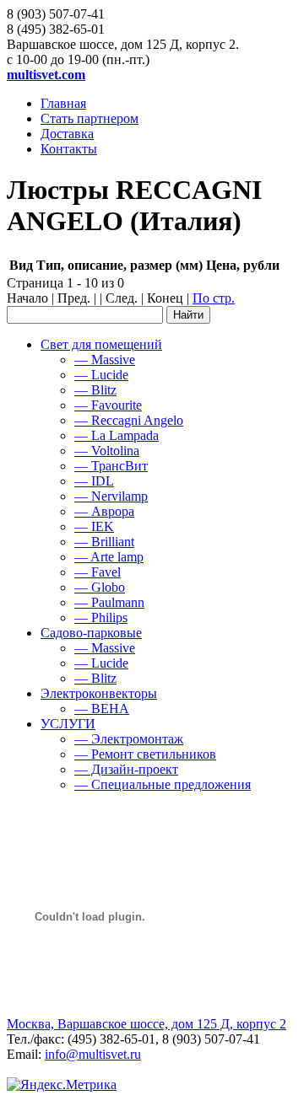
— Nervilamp (111, 496)
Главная (63, 103)
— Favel (97, 572)
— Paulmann (109, 602)
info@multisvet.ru (93, 1054)
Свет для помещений (101, 344)
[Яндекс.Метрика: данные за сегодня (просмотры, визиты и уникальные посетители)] (62, 1085)
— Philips (101, 617)
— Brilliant (104, 541)
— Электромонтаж (128, 739)
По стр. (214, 298)
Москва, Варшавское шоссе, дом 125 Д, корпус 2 (146, 1024)
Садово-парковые (91, 632)
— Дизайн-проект (126, 769)
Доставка (67, 133)
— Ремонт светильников (145, 754)
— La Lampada (116, 435)
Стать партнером (89, 118)
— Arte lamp (109, 557)
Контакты (69, 149)
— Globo (99, 587)
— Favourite (108, 405)
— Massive (104, 359)
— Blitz (95, 390)
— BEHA (101, 708)
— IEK (94, 526)
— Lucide (101, 375)
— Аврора (104, 511)
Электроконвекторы (99, 693)
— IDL (94, 481)
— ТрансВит (111, 466)
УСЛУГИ (68, 724)
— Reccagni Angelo (128, 420)
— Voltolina (106, 450)
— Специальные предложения (162, 784)
